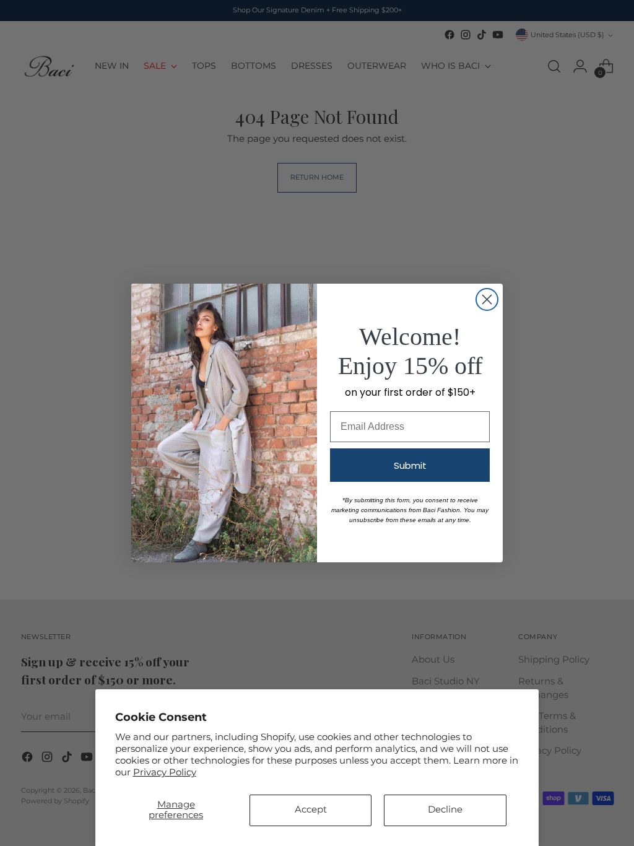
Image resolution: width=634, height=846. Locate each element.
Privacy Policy (164, 772)
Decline (445, 809)
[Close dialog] (487, 299)
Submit (410, 465)
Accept (311, 809)
